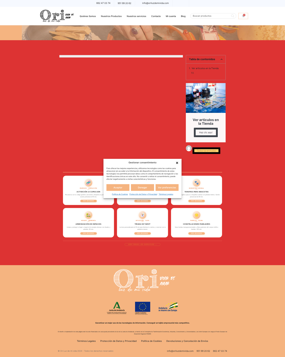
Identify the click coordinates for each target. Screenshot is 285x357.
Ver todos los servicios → (142, 244)
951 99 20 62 (124, 3)
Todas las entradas (206, 150)
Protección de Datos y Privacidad (143, 194)
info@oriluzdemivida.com (155, 3)
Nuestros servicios (136, 16)
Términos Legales (166, 194)
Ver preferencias (167, 187)
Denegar (142, 187)
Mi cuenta (171, 16)
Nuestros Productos (111, 16)
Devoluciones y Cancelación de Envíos (187, 341)
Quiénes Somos (88, 16)
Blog (183, 16)
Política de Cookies (120, 194)
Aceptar (118, 187)
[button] (177, 162)
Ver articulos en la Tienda (205, 68)
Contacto (156, 16)
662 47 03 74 (103, 3)
